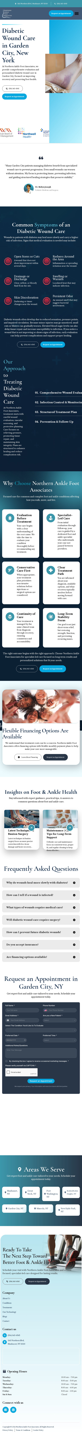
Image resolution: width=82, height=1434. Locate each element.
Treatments (7, 1307)
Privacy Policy (8, 1430)
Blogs (5, 1316)
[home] (7, 13)
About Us (6, 1298)
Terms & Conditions (23, 1430)
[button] (76, 13)
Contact (6, 1321)
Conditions (7, 1303)
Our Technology (9, 1312)
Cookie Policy (38, 1430)
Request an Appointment (61, 13)
